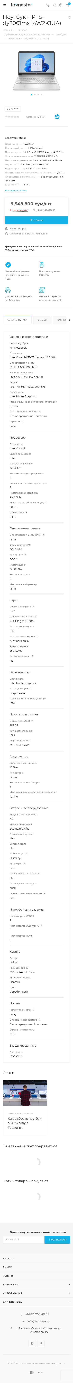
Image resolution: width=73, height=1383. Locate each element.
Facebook (32, 1343)
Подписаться (57, 1239)
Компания (11, 1284)
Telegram (40, 1343)
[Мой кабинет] (60, 5)
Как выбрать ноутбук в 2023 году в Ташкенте (24, 1123)
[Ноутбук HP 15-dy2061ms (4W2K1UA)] (36, 70)
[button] (31, 94)
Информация (13, 1293)
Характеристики (17, 320)
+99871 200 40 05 (37, 1314)
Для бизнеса (12, 1301)
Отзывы (42, 320)
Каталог (9, 1258)
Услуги (8, 1275)
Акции (7, 1267)
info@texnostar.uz (39, 1321)
